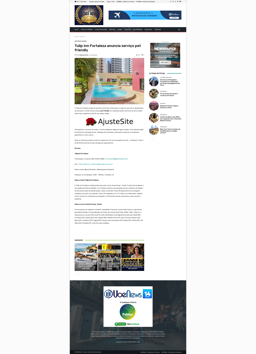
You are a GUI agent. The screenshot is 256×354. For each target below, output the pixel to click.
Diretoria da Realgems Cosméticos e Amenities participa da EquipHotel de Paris (170, 82)
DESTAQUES (163, 91)
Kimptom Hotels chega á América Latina (169, 107)
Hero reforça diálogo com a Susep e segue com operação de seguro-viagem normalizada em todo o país (86, 264)
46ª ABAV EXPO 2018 (165, 77)
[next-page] (79, 274)
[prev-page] (76, 274)
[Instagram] (173, 1)
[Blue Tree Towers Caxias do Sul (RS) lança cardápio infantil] (154, 130)
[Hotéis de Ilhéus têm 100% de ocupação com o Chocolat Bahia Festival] (154, 118)
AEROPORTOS (109, 260)
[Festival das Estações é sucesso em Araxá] (154, 94)
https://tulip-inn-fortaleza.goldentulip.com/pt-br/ (95, 164)
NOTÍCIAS (82, 36)
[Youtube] (180, 1)
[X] (175, 1)
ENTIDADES (132, 258)
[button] (179, 29)
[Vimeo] (178, 1)
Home (76, 36)
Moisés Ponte (84, 55)
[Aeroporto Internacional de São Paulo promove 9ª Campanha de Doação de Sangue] (109, 257)
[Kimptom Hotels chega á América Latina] (154, 106)
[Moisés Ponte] (76, 55)
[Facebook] (170, 1)
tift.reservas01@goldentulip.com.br (116, 159)
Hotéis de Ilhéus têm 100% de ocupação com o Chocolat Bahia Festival (170, 119)
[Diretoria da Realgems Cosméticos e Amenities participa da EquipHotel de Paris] (154, 81)
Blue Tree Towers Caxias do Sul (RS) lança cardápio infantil (170, 131)
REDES (84, 41)
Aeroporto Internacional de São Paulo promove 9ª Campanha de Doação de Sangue (109, 265)
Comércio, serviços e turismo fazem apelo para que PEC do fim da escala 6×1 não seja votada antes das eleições (132, 264)
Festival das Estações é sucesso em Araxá (169, 94)
